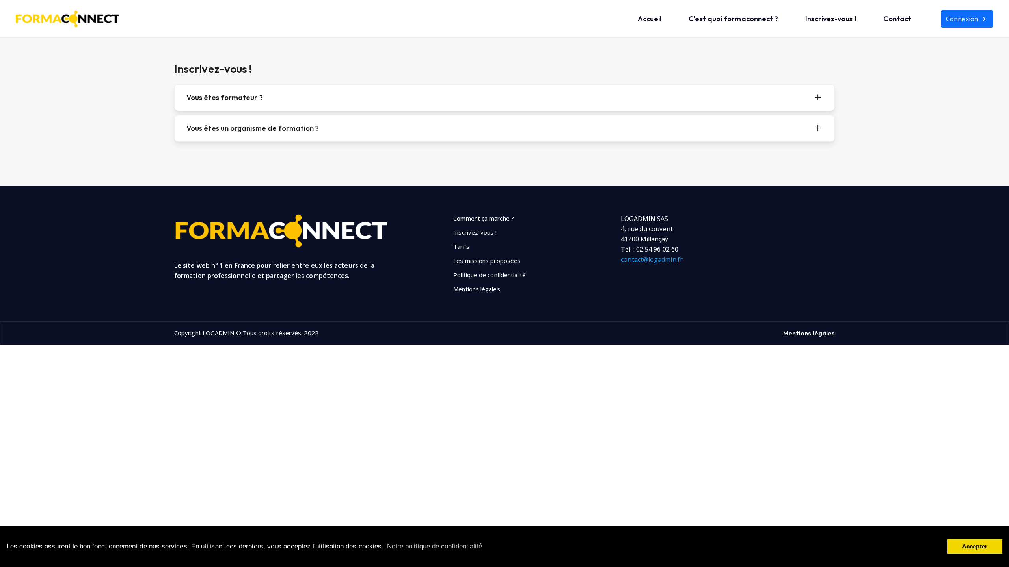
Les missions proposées (487, 261)
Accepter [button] (974, 546)
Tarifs (461, 246)
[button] (818, 97)
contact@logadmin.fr (652, 259)
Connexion (962, 19)
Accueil (650, 18)
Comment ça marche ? (483, 218)
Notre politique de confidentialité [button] (434, 546)
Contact (897, 18)
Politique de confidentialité (489, 275)
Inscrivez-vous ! (830, 18)
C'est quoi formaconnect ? (733, 18)
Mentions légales (476, 289)
